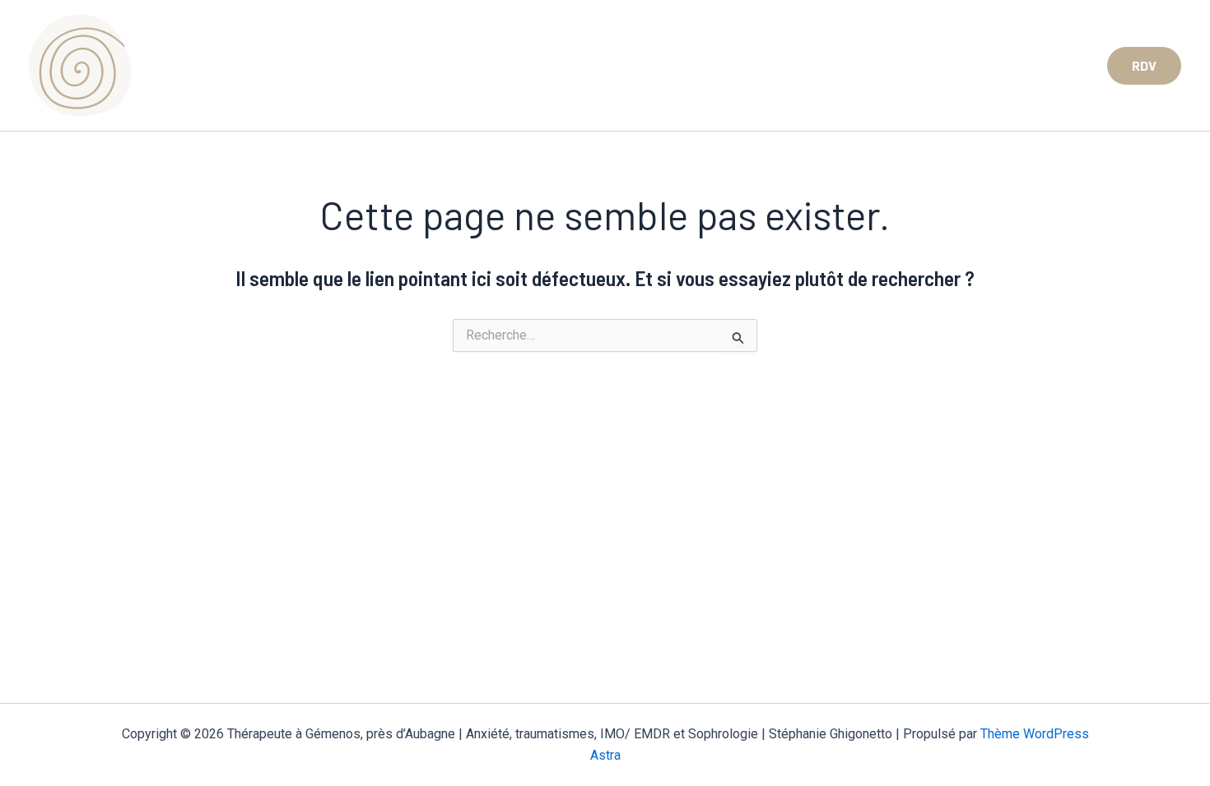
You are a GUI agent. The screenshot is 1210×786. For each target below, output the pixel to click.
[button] (1144, 66)
